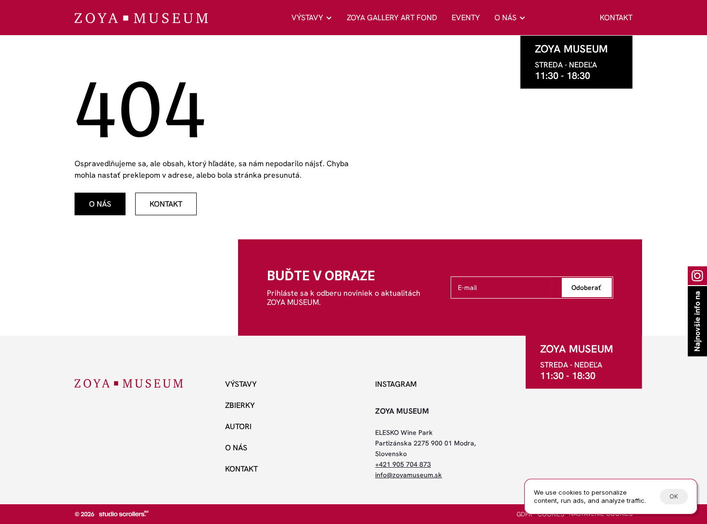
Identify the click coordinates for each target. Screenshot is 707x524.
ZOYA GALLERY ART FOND (392, 18)
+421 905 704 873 (403, 464)
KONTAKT (616, 18)
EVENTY (466, 18)
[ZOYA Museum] (141, 18)
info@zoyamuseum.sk (408, 475)
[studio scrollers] (124, 513)
